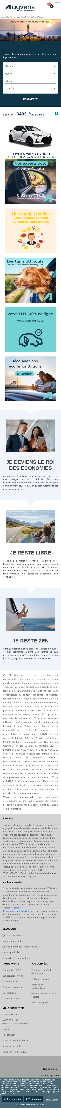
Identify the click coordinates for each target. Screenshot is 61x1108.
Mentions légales (40, 1002)
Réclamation (8, 1034)
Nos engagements (50, 1075)
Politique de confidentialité (38, 986)
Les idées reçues (11, 998)
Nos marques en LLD (13, 941)
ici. (18, 920)
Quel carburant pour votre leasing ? (20, 946)
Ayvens (6, 1029)
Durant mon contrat (12, 987)
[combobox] (30, 66)
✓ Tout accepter (12, 1099)
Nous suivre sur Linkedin (15, 1040)
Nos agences (50, 1069)
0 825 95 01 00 (10, 1020)
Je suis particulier (11, 952)
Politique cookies (40, 979)
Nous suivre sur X (11, 1046)
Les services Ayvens (12, 975)
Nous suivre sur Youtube (15, 1052)
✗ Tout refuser (33, 1099)
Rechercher (30, 98)
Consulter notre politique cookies (31, 1104)
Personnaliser (52, 1099)
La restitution (9, 993)
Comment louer (10, 981)
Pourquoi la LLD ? (11, 970)
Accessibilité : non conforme (16, 958)
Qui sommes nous (11, 935)
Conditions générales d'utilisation (42, 972)
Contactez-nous (10, 1014)
